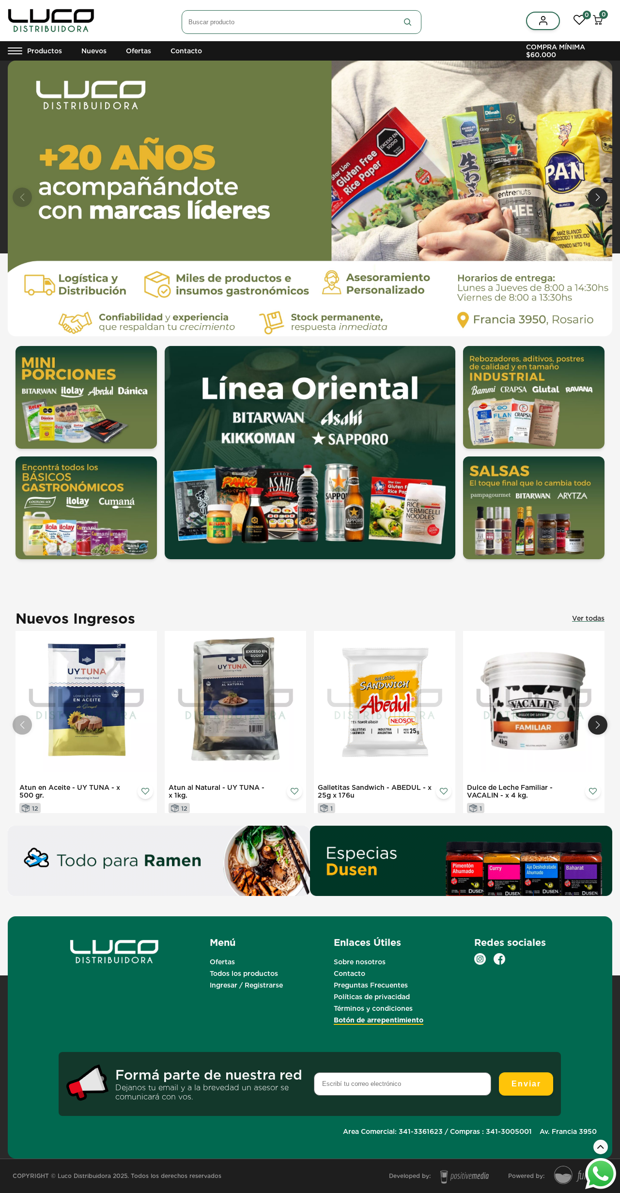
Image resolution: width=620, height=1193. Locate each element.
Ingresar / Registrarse (246, 985)
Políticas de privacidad (372, 997)
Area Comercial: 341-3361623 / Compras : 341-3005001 (437, 1131)
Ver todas (588, 618)
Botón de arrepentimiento (378, 1020)
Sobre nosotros (360, 962)
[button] (597, 197)
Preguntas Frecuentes (371, 985)
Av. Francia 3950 (568, 1131)
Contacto (186, 51)
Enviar (526, 1084)
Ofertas (138, 51)
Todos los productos (244, 973)
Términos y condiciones (373, 1008)
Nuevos (94, 51)
